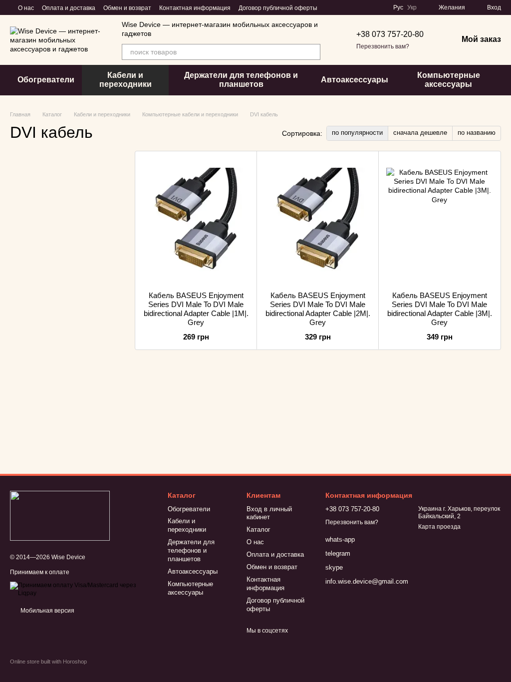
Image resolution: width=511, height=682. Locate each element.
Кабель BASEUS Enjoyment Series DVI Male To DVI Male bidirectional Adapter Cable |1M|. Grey (196, 309)
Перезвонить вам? (382, 46)
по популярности (357, 132)
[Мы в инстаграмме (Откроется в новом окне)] (343, 7)
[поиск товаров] (312, 52)
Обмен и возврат (127, 7)
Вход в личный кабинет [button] (269, 513)
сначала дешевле (420, 132)
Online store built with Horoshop (48, 662)
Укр (412, 7)
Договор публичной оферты (278, 7)
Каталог (258, 529)
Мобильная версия (46, 610)
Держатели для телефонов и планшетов (241, 79)
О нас (26, 7)
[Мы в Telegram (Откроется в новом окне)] (355, 7)
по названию (477, 132)
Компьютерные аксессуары (448, 79)
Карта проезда (439, 526)
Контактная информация (195, 7)
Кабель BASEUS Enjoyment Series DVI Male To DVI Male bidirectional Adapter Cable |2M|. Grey (317, 309)
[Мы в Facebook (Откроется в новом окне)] (331, 7)
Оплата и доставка (68, 7)
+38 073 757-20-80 (390, 34)
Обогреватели (45, 79)
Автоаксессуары (354, 79)
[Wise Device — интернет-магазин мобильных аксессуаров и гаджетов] (60, 515)
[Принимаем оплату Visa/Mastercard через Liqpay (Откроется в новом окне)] (81, 589)
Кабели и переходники (125, 79)
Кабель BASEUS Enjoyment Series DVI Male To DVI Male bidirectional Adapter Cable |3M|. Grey (439, 309)
